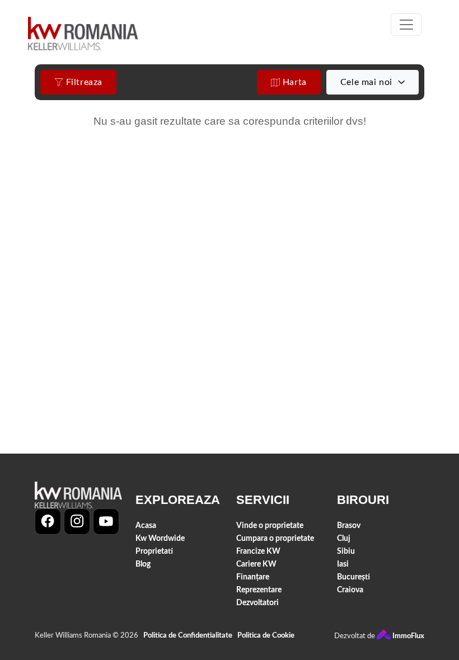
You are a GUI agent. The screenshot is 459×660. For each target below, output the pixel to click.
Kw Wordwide (160, 538)
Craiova (350, 590)
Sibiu (346, 551)
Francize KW (258, 551)
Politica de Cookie (265, 635)
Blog (143, 564)
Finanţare (252, 577)
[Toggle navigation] (406, 24)
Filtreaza (82, 82)
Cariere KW (256, 564)
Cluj (343, 538)
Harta (293, 82)
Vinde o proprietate (269, 525)
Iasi (343, 564)
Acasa (145, 525)
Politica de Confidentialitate (187, 635)
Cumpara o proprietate (275, 538)
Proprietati (154, 551)
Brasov (348, 525)
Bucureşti (353, 577)
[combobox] (372, 82)
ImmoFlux (407, 636)
